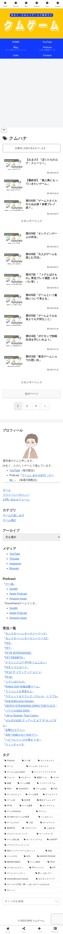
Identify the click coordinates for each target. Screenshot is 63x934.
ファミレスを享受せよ (18, 691)
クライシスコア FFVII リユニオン (25, 662)
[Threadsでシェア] (24, 869)
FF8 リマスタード (16, 667)
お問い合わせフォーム (16, 499)
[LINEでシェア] (10, 878)
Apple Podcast (18, 593)
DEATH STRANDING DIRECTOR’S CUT (30, 705)
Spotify (13, 588)
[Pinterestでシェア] (24, 878)
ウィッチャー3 (14, 744)
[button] (57, 901)
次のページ (31, 393)
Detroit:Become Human (19, 701)
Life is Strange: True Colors (21, 715)
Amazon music (18, 598)
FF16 (8, 677)
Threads (14, 558)
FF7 (7, 648)
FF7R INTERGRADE (18, 652)
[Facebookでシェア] (10, 869)
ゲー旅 (9, 584)
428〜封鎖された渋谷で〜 (21, 734)
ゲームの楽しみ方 (13, 515)
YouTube (14, 553)
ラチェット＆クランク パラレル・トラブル (31, 696)
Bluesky (14, 568)
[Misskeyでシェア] (52, 860)
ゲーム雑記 (9, 520)
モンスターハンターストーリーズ (25, 633)
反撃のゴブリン (14, 730)
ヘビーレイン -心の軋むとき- (22, 739)
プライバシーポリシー (16, 494)
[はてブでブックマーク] (52, 869)
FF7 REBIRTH (14, 657)
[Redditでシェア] (38, 869)
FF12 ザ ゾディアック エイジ (23, 672)
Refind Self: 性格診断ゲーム (22, 686)
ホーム (7, 490)
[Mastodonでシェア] (24, 860)
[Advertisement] (31, 94)
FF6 (7, 643)
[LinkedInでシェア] (38, 878)
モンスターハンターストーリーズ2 (26, 638)
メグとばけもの (14, 681)
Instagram (15, 563)
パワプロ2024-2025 (17, 710)
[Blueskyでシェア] (38, 860)
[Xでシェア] (10, 860)
